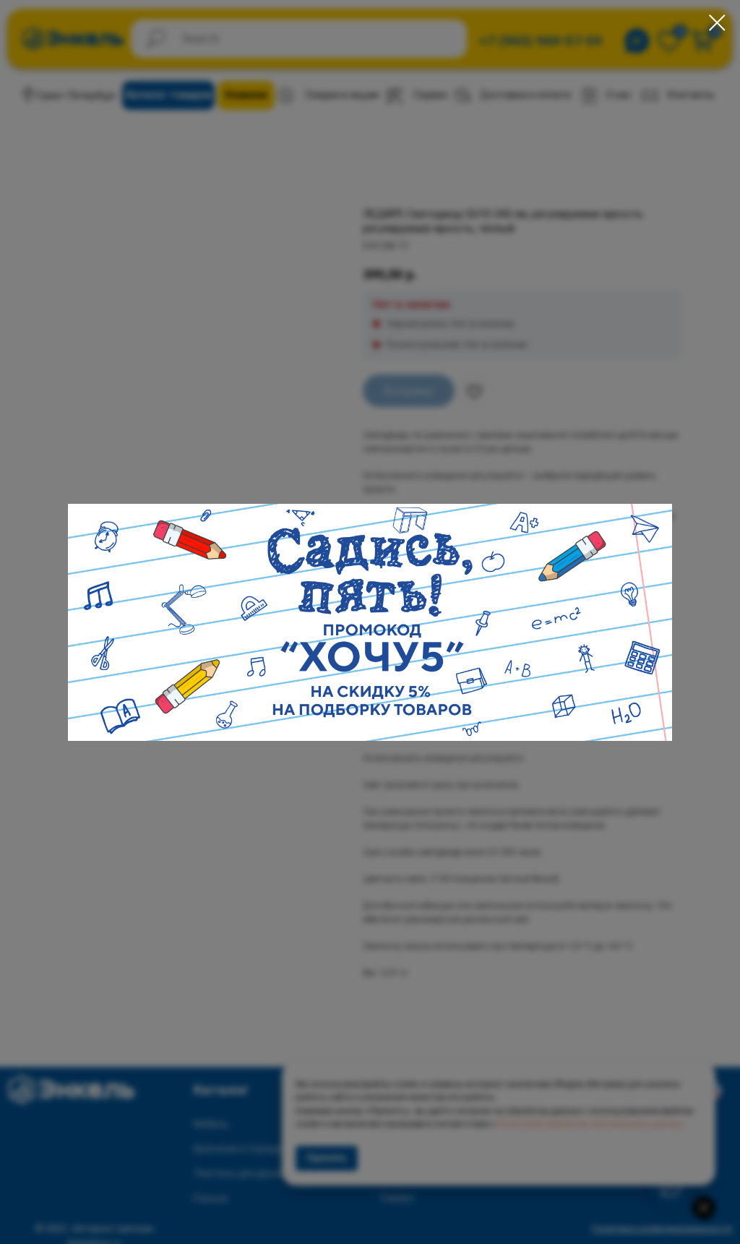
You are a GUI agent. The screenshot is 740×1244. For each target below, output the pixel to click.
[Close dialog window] (717, 22)
